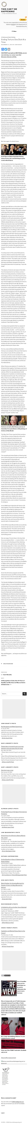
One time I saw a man (7, 770)
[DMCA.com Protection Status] (6, 976)
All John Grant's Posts (7, 738)
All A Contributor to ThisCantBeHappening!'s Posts (14, 875)
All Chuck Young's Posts (8, 946)
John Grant (18, 44)
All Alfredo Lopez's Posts (8, 827)
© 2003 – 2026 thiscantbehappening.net (11, 1122)
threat (13, 24)
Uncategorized (8, 663)
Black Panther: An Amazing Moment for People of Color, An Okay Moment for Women (12, 885)
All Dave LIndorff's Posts (8, 762)
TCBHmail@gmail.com (18, 1101)
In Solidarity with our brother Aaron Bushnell (13, 907)
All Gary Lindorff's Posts (7, 779)
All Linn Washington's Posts (8, 851)
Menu (14, 31)
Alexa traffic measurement (8, 1057)
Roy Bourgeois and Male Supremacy (11, 726)
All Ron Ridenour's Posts (8, 922)
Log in (3, 1112)
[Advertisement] (14, 709)
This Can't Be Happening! (9, 10)
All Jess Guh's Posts (6, 899)
